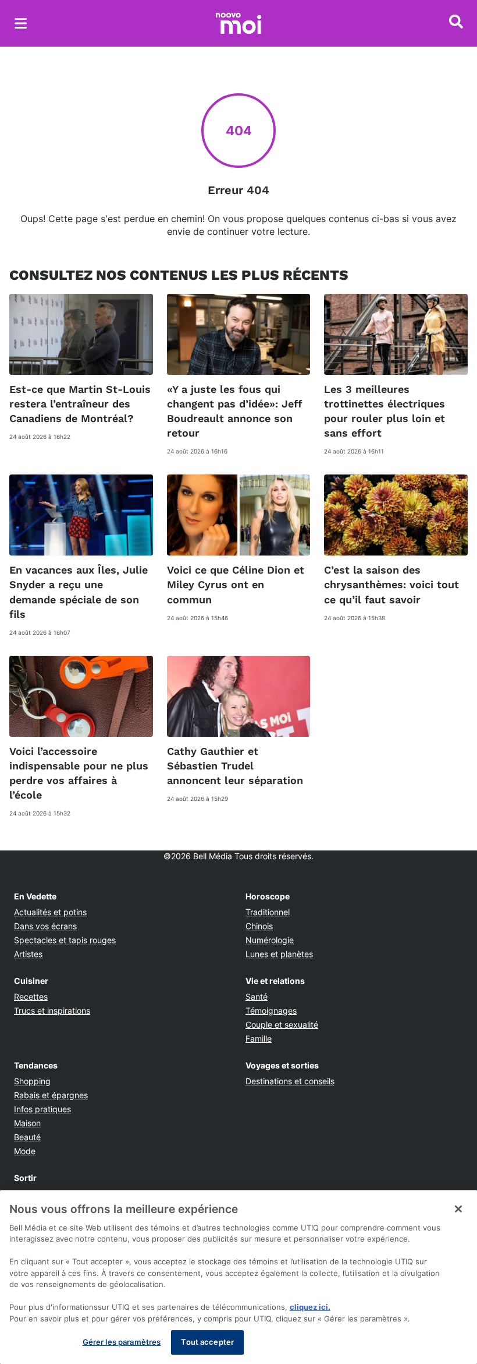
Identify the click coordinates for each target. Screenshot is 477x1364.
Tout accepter (207, 1342)
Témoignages (271, 1010)
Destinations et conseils (289, 1081)
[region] (238, 1277)
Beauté (27, 1137)
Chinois (259, 926)
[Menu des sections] (21, 23)
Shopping (32, 1081)
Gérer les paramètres (122, 1342)
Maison (27, 1123)
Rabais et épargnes (51, 1095)
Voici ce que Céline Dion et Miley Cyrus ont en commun (235, 584)
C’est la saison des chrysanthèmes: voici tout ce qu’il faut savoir (391, 584)
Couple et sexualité (281, 1024)
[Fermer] (458, 1209)
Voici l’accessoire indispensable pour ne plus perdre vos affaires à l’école (78, 773)
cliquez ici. (310, 1307)
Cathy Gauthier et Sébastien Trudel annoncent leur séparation (235, 765)
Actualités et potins (50, 912)
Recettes (31, 996)
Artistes (28, 954)
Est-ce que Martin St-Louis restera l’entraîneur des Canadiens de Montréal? (80, 403)
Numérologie (269, 940)
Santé (256, 996)
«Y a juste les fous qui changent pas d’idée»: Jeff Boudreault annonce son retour (234, 411)
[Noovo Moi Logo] (238, 23)
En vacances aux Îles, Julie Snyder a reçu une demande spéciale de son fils (78, 592)
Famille (258, 1038)
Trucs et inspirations (52, 1010)
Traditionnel (267, 912)
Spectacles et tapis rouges (65, 940)
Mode (24, 1151)
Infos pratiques (42, 1109)
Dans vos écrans (45, 926)
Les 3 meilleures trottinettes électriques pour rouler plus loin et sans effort (384, 411)
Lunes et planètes (279, 954)
